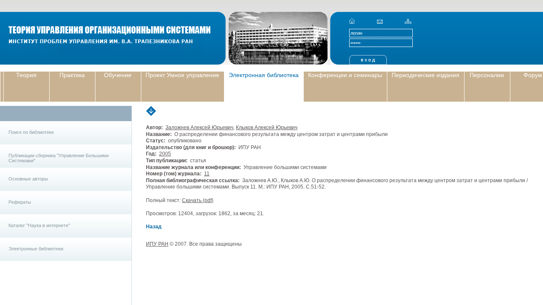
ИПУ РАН (157, 244)
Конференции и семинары (345, 75)
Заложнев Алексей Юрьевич (199, 127)
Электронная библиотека (264, 75)
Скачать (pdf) (197, 200)
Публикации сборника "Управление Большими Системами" (58, 158)
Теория (26, 75)
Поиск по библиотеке (31, 132)
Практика (72, 75)
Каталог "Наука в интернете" (39, 225)
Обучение (118, 75)
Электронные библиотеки (35, 248)
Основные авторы (28, 178)
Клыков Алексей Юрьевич (266, 127)
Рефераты (19, 202)
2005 (165, 154)
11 (207, 174)
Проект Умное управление (182, 75)
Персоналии (487, 75)
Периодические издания (425, 75)
